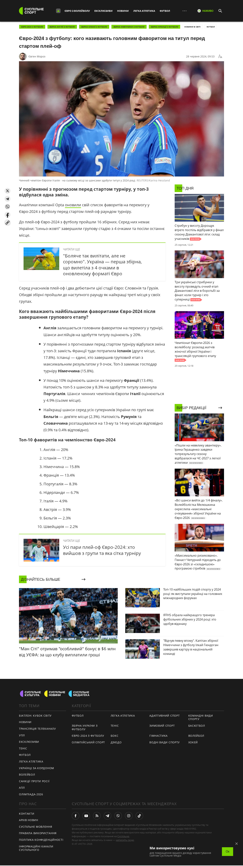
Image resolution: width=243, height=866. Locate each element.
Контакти (26, 813)
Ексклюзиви (103, 11)
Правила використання (38, 833)
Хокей (193, 742)
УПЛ (22, 735)
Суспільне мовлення (35, 826)
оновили (73, 204)
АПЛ (22, 787)
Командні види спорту (200, 717)
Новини (123, 11)
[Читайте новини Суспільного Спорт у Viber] (118, 816)
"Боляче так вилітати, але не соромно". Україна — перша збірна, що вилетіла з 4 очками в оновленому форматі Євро (102, 265)
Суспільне (123, 836)
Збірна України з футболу (84, 727)
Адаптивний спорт (164, 715)
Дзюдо (116, 742)
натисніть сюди (125, 840)
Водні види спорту (164, 742)
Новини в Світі (192, 26)
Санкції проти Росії (34, 781)
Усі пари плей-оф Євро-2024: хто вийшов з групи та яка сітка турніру (102, 550)
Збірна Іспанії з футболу (94, 26)
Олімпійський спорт (88, 742)
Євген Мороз (36, 56)
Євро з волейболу (77, 11)
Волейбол (27, 774)
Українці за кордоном (36, 768)
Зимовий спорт (162, 725)
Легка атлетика (144, 11)
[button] (7, 190)
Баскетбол (196, 725)
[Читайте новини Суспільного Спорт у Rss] (97, 816)
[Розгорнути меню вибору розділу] (58, 11)
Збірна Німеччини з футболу (129, 26)
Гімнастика (158, 735)
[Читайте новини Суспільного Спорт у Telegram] (107, 816)
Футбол (165, 11)
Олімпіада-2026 (31, 794)
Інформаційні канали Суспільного (36, 848)
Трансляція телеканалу (37, 728)
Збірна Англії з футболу (62, 26)
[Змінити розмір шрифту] (220, 56)
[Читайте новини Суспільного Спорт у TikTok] (139, 816)
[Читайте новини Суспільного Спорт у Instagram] (129, 816)
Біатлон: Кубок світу (35, 715)
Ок (227, 851)
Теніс (23, 748)
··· (184, 10)
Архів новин (28, 820)
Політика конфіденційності (41, 840)
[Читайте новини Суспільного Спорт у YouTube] (86, 816)
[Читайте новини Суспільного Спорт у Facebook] (75, 816)
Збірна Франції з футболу (164, 26)
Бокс (114, 735)
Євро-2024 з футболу (32, 26)
